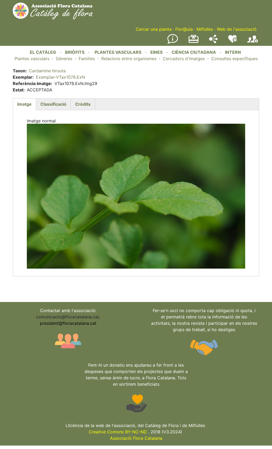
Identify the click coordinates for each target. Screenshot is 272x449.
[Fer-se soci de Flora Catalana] (252, 42)
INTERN (233, 52)
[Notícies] (172, 42)
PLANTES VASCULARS (118, 52)
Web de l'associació (237, 29)
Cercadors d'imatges (184, 58)
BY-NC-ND (118, 431)
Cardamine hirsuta (47, 70)
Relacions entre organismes (128, 58)
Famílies (87, 58)
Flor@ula (184, 29)
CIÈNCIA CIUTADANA (194, 52)
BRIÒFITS (75, 52)
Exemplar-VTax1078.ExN (60, 77)
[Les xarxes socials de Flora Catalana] (213, 41)
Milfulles (205, 29)
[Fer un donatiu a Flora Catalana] (193, 42)
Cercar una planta (154, 29)
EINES (156, 52)
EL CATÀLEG (43, 52)
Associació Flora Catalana (136, 438)
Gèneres (64, 58)
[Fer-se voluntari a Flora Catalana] (232, 41)
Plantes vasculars (32, 58)
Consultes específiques (234, 58)
